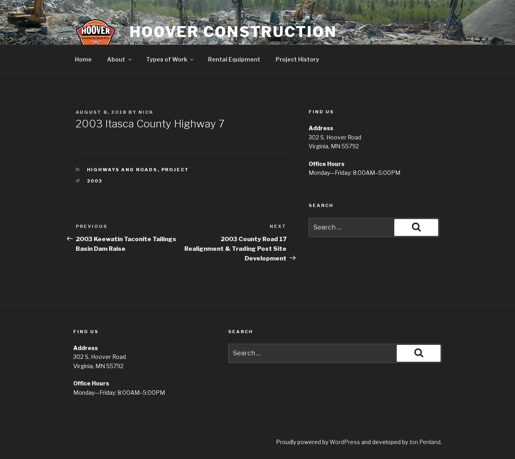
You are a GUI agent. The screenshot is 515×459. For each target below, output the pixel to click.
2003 (95, 181)
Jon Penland (425, 442)
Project (175, 169)
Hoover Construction (233, 32)
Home (83, 59)
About (116, 59)
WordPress (345, 442)
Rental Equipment (234, 59)
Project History (297, 59)
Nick (145, 112)
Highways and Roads (122, 169)
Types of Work (166, 59)
